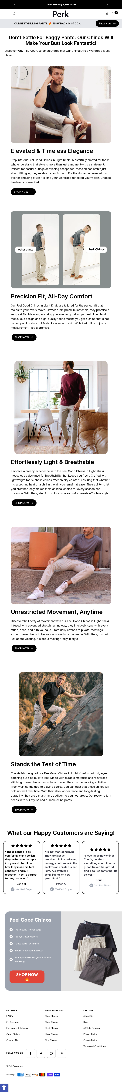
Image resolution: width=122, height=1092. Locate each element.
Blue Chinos (51, 1040)
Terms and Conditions (94, 1046)
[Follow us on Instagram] (51, 1053)
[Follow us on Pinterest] (61, 1053)
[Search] (14, 13)
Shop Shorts (51, 1016)
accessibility (4, 1087)
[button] (107, 23)
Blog (85, 1022)
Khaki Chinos (51, 1034)
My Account (12, 1022)
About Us (88, 1016)
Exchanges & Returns (17, 1028)
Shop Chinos (51, 1022)
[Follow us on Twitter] (41, 1053)
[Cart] (114, 13)
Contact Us (12, 1040)
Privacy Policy (90, 1034)
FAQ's (9, 1016)
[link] (107, 23)
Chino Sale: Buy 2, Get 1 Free (61, 4)
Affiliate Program (92, 1028)
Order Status (13, 1034)
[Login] (107, 13)
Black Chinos (51, 1028)
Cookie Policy (90, 1040)
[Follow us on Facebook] (30, 1053)
